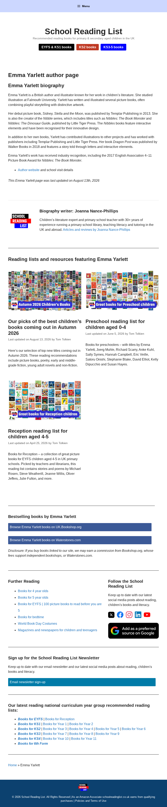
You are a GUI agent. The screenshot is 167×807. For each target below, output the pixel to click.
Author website (29, 170)
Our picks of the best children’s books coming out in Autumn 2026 (44, 327)
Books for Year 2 (81, 724)
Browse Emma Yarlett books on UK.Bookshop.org (45, 527)
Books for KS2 (29, 729)
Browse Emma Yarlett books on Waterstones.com (45, 540)
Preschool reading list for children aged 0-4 (115, 324)
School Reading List (83, 31)
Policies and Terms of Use (90, 800)
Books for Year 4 (81, 729)
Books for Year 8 (81, 734)
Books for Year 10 (56, 738)
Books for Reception (60, 719)
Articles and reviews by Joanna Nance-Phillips (96, 229)
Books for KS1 (29, 724)
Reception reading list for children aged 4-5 (37, 434)
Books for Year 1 (55, 724)
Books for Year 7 (55, 734)
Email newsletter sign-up (27, 682)
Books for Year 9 (107, 734)
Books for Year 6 (134, 729)
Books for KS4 (29, 738)
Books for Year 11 (84, 738)
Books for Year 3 (55, 729)
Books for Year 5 (107, 729)
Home (12, 765)
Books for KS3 (29, 734)
